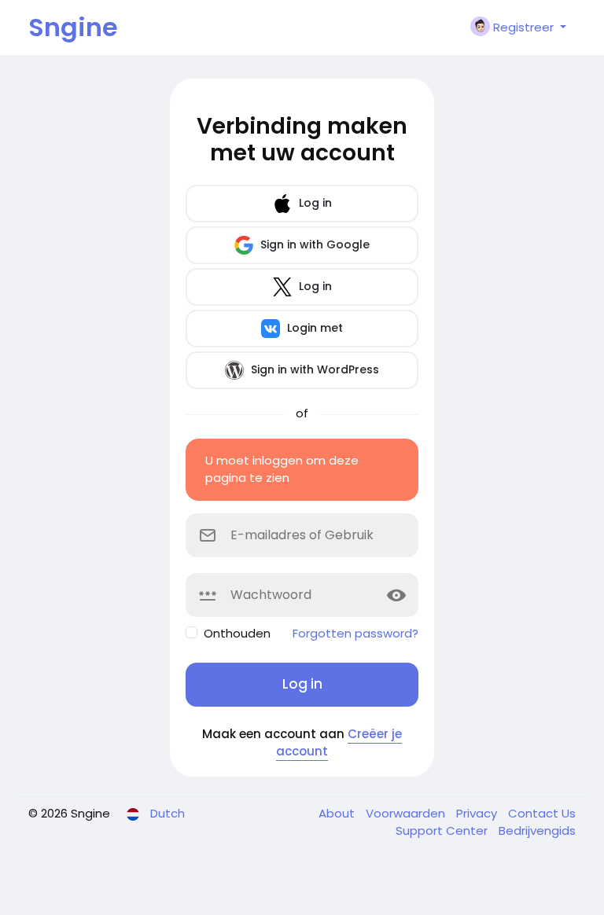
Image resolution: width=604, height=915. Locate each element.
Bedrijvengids (537, 830)
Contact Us (542, 813)
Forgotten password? (355, 633)
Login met (313, 328)
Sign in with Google (313, 244)
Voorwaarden (407, 813)
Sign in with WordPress (313, 369)
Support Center (443, 830)
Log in (314, 203)
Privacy (478, 813)
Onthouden (237, 633)
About (338, 813)
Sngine (73, 27)
